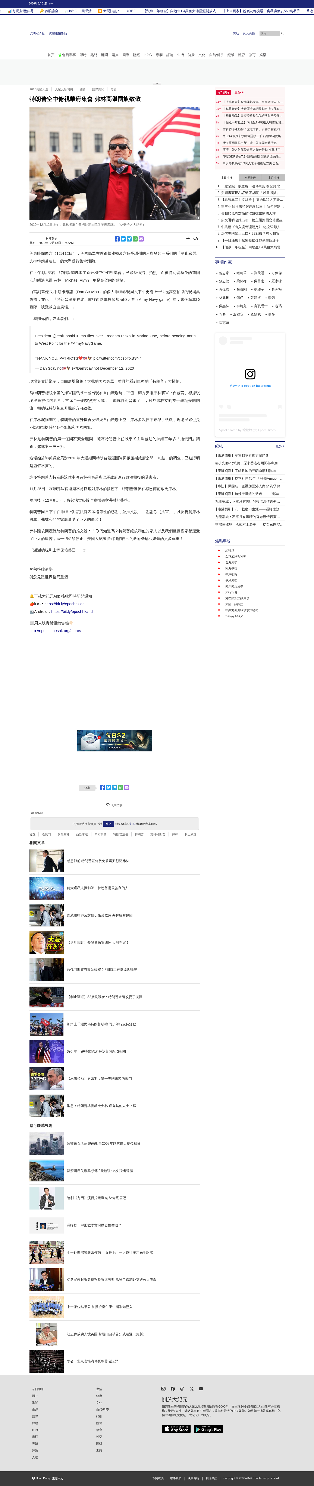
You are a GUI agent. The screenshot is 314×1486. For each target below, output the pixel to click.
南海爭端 (231, 568)
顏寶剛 (241, 289)
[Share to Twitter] (123, 239)
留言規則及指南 (37, 813)
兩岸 (115, 55)
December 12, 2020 (117, 368)
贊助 (236, 33)
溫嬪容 (238, 314)
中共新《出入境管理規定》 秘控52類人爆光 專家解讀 (252, 227)
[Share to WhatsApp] (135, 239)
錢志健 (224, 281)
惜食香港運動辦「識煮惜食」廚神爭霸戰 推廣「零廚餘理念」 (253, 129)
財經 (136, 55)
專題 (114, 89)
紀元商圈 (249, 33)
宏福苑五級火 (234, 616)
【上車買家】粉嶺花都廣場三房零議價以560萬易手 (252, 102)
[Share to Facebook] (117, 239)
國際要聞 (98, 89)
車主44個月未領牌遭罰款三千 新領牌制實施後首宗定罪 (253, 136)
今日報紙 (38, 1389)
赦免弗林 (63, 834)
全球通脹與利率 (235, 556)
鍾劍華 (241, 273)
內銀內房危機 (234, 586)
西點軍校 (82, 834)
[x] (191, 1388)
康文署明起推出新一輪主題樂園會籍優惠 (250, 143)
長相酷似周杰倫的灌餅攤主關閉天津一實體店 (252, 213)
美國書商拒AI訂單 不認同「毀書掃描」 (250, 193)
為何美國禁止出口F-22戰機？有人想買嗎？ (250, 234)
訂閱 (133, 824)
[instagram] (163, 1388)
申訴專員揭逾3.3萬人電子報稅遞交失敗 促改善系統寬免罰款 (252, 163)
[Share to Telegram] (129, 239)
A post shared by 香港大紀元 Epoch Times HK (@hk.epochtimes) (262, 430)
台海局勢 (231, 562)
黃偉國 (224, 289)
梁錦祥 (241, 281)
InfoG (148, 55)
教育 (252, 55)
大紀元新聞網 (64, 89)
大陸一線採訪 (234, 604)
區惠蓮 (224, 322)
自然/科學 (216, 55)
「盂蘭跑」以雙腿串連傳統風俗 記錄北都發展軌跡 (252, 186)
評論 (169, 55)
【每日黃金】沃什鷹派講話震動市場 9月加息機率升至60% (252, 109)
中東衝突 (231, 574)
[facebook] (173, 1388)
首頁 (51, 55)
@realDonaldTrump (69, 336)
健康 (191, 55)
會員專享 (69, 55)
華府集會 (101, 834)
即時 (83, 55)
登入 (109, 824)
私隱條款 (211, 1478)
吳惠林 (224, 306)
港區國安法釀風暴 (237, 598)
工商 (99, 1450)
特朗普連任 (120, 834)
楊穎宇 (259, 289)
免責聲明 (193, 1478)
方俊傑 (276, 273)
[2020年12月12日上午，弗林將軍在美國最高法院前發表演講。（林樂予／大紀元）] (114, 163)
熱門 (93, 55)
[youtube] (201, 1388)
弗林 (175, 834)
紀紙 (230, 55)
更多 (271, 314)
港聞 (104, 55)
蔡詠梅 (276, 289)
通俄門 (46, 834)
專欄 (159, 55)
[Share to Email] (141, 239)
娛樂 (263, 55)
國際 (125, 55)
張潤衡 (256, 298)
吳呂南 (259, 281)
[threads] (182, 1388)
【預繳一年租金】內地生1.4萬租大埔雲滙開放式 (253, 122)
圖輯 (99, 1443)
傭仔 (239, 298)
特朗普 (139, 834)
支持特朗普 (157, 834)
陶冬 (222, 314)
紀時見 (229, 550)
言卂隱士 (261, 306)
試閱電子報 (37, 33)
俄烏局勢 (231, 580)
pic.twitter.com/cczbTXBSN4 (117, 358)
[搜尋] (282, 33)
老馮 (278, 306)
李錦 (271, 298)
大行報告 (231, 592)
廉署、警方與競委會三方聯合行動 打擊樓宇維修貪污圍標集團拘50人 (253, 150)
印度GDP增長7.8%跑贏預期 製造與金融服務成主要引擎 (252, 157)
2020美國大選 (38, 89)
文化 (201, 55)
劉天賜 (259, 273)
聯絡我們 (175, 1478)
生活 (180, 55)
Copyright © (231, 1478)
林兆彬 (224, 298)
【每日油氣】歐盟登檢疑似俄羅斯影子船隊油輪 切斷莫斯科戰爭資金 (253, 116)
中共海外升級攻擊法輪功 (241, 610)
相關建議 (158, 1478)
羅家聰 (276, 281)
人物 (35, 1457)
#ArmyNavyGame (86, 343)
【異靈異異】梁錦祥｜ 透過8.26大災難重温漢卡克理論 (252, 200)
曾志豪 (224, 273)
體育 (241, 55)
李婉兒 (241, 306)
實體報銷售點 (58, 33)
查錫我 (256, 314)
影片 (35, 1396)
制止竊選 (191, 834)
